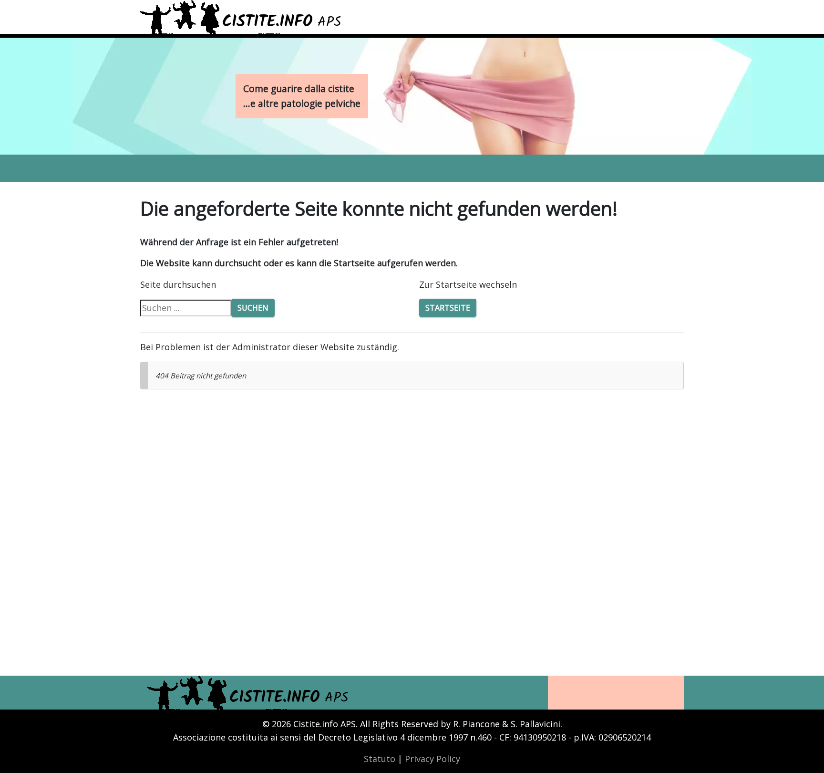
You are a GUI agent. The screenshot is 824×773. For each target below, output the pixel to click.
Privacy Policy (432, 758)
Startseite (447, 308)
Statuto (379, 758)
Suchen (252, 308)
